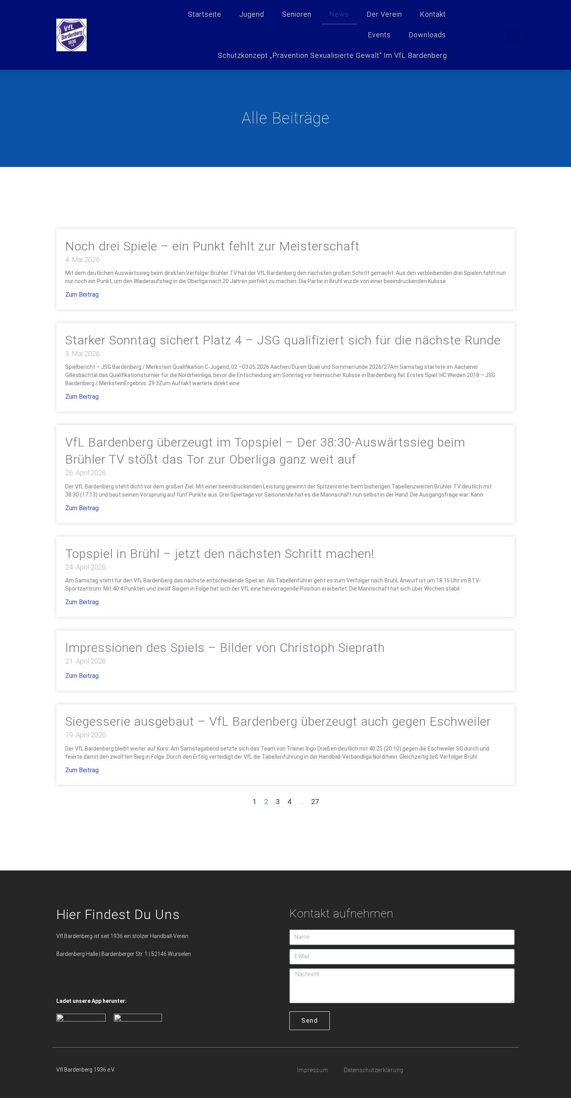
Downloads (427, 35)
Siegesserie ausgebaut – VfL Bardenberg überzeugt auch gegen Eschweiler (278, 721)
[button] (513, 34)
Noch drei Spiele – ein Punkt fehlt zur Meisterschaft (212, 246)
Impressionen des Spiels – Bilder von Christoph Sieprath (225, 648)
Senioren (297, 14)
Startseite (204, 14)
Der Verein (384, 14)
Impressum (312, 1070)
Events (379, 35)
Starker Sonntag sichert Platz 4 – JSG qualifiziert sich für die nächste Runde (283, 340)
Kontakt (433, 14)
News (339, 14)
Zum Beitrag (82, 294)
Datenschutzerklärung (374, 1070)
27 (315, 801)
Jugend (251, 14)
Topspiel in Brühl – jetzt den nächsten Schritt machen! (219, 554)
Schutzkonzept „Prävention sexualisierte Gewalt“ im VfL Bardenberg (332, 55)
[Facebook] (63, 982)
